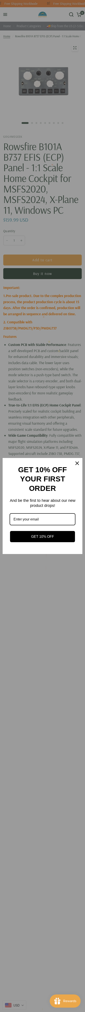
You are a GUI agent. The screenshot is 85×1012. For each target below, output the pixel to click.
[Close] (77, 463)
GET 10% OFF (42, 536)
